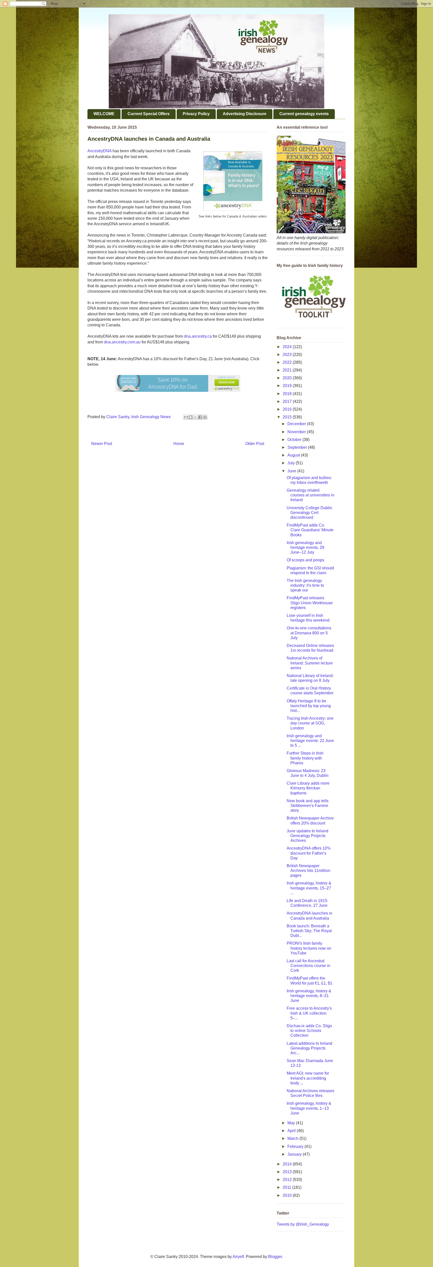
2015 (288, 417)
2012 (288, 1179)
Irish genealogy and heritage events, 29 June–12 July (305, 547)
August (294, 455)
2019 (288, 386)
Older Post (254, 443)
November (297, 432)
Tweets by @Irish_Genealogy (303, 1224)
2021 (288, 370)
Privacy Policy (196, 114)
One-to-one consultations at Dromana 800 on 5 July (309, 633)
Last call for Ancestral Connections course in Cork (308, 966)
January (295, 1154)
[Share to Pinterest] (204, 417)
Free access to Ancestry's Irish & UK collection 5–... (309, 1013)
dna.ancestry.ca (198, 336)
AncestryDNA (99, 151)
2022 (288, 362)
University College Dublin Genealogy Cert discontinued (309, 512)
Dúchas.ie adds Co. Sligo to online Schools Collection (309, 1030)
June (292, 471)
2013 (288, 1172)
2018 (288, 394)
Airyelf (238, 1256)
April (292, 1131)
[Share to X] (195, 417)
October (294, 439)
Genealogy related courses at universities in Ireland (310, 495)
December (297, 424)
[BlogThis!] (190, 417)
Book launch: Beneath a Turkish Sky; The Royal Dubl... (309, 931)
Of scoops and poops (305, 560)
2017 (288, 401)
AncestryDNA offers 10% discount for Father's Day (309, 853)
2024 (288, 347)
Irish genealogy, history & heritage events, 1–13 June (309, 1108)
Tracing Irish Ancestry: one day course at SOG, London (310, 723)
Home (178, 443)
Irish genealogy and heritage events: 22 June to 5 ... (310, 741)
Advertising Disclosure (244, 114)
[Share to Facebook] (200, 417)
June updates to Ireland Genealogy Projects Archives (307, 836)
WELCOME (104, 114)
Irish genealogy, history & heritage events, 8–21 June (309, 996)
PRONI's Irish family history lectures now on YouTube (309, 948)
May (291, 1123)
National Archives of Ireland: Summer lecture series (310, 663)
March (293, 1138)
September (297, 447)
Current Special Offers (149, 114)
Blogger (275, 1256)
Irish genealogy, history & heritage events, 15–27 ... (309, 888)
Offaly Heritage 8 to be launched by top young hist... (309, 706)
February (295, 1146)
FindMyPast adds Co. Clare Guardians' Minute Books (310, 530)
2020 (288, 378)
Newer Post (101, 443)
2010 (288, 1195)
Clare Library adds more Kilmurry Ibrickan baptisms (308, 788)
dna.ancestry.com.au (122, 342)
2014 (288, 1164)
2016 (288, 409)
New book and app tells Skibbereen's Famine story (308, 805)
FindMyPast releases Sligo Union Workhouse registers (310, 603)
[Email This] (185, 417)
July (291, 463)
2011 (287, 1187)
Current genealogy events (304, 114)
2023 (288, 354)
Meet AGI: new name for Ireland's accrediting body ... (308, 1078)
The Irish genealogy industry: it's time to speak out (305, 585)
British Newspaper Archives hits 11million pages (308, 870)
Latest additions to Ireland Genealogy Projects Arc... (309, 1048)
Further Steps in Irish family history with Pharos (305, 758)
